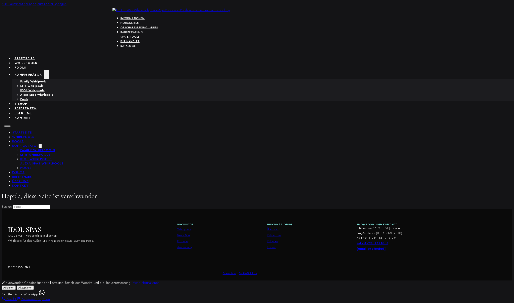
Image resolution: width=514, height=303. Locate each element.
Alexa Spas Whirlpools (36, 95)
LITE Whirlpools (32, 86)
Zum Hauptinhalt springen (19, 4)
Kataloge (128, 46)
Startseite (24, 58)
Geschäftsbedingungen (139, 27)
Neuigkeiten (129, 23)
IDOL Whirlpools (32, 90)
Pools (20, 67)
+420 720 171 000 (372, 242)
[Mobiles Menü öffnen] (7, 126)
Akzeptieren (25, 287)
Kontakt (22, 117)
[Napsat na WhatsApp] (42, 294)
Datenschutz (229, 273)
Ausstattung (184, 247)
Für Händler (130, 41)
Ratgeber (272, 241)
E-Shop (20, 103)
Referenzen (25, 108)
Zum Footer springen (52, 4)
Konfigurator (28, 74)
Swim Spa (183, 235)
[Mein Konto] (480, 4)
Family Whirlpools (33, 81)
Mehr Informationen (146, 282)
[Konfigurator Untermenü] (46, 74)
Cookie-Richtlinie (248, 273)
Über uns (23, 113)
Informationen (132, 18)
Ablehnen (8, 287)
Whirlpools (25, 63)
